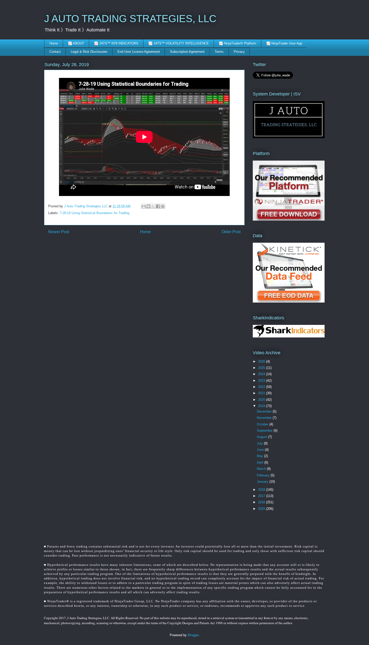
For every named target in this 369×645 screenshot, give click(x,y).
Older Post (231, 232)
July (260, 443)
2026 (262, 361)
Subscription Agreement (187, 52)
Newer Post (58, 232)
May (260, 456)
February (264, 475)
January (263, 481)
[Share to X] (153, 206)
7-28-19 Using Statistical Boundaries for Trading (94, 213)
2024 (262, 374)
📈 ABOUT (76, 43)
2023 (262, 380)
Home (53, 43)
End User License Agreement (138, 52)
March (262, 469)
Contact (55, 52)
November (265, 418)
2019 (262, 406)
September (265, 430)
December (265, 411)
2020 (262, 400)
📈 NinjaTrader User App (284, 43)
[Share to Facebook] (157, 206)
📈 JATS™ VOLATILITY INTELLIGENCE (178, 43)
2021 (262, 393)
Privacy (239, 52)
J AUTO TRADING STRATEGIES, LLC (130, 18)
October (263, 424)
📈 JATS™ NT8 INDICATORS (116, 43)
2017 (262, 496)
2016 (262, 502)
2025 (262, 368)
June (261, 450)
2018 (262, 489)
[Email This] (143, 206)
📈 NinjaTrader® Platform (237, 43)
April (260, 462)
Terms (219, 52)
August (262, 437)
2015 (262, 509)
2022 (262, 387)
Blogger (193, 635)
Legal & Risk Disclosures (89, 52)
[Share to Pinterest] (162, 206)
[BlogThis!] (148, 206)
